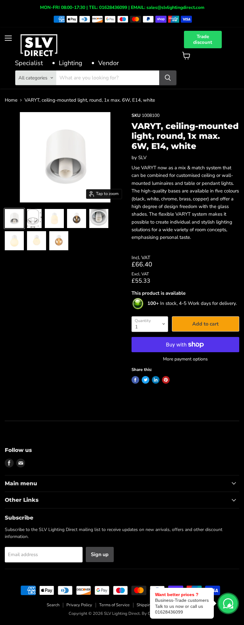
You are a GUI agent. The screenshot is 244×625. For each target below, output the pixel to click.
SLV (142, 157)
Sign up (100, 554)
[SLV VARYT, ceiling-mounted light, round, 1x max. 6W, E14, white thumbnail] (14, 218)
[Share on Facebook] (135, 380)
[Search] (167, 78)
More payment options (185, 359)
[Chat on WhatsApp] (228, 603)
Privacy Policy (79, 605)
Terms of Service (114, 605)
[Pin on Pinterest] (166, 380)
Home (11, 100)
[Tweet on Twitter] (145, 380)
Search (53, 605)
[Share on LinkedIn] (155, 380)
